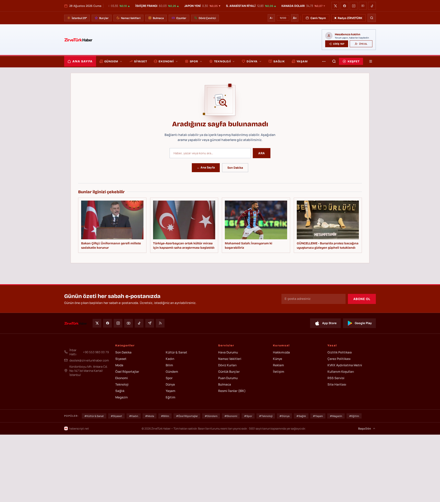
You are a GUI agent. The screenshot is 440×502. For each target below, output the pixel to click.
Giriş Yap (338, 43)
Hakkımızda (281, 352)
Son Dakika (235, 168)
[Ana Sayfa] (78, 40)
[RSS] (160, 323)
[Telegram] (149, 323)
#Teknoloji (265, 416)
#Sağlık (301, 416)
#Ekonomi (230, 416)
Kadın (170, 359)
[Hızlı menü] (370, 61)
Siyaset (140, 61)
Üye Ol (363, 43)
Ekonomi (166, 61)
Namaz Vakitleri (130, 18)
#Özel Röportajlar (187, 416)
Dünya (252, 61)
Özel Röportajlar (127, 372)
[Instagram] (354, 6)
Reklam (278, 365)
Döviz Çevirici (207, 18)
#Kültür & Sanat (94, 416)
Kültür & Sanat (176, 352)
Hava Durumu (228, 352)
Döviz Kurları (227, 365)
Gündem (111, 61)
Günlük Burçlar (229, 372)
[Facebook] (344, 6)
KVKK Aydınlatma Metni (344, 365)
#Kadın (133, 416)
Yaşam (302, 61)
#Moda (149, 416)
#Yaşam (318, 416)
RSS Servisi (335, 378)
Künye (277, 359)
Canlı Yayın (318, 18)
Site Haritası (336, 384)
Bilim (169, 365)
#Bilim (165, 416)
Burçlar (104, 18)
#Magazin (336, 416)
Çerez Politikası (339, 359)
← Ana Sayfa (206, 167)
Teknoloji (222, 61)
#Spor (248, 416)
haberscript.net (79, 428)
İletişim (278, 372)
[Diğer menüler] (324, 61)
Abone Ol (361, 299)
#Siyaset (116, 416)
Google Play (363, 323)
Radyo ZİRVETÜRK (350, 18)
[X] (335, 6)
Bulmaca (158, 18)
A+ (295, 18)
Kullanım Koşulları (340, 372)
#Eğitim (354, 416)
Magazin (121, 397)
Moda (119, 365)
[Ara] (372, 18)
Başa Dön (364, 428)
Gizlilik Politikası (339, 352)
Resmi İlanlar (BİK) (232, 391)
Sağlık (279, 61)
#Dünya (284, 416)
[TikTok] (372, 6)
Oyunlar (181, 18)
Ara (261, 153)
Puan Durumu (228, 378)
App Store (329, 323)
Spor (194, 61)
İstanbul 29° (79, 18)
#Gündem (211, 416)
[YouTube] (363, 6)
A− (271, 18)
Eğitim (170, 397)
